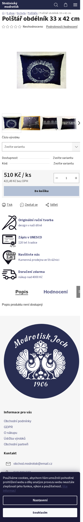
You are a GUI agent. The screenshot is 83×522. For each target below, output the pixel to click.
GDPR (8, 427)
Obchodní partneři (16, 444)
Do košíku (42, 191)
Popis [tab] (21, 291)
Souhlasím (40, 513)
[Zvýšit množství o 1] (76, 178)
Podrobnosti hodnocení (61, 27)
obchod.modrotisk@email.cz (33, 463)
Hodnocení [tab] (56, 291)
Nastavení (40, 500)
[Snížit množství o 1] (57, 178)
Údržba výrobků (14, 438)
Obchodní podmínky (17, 421)
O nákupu (10, 432)
